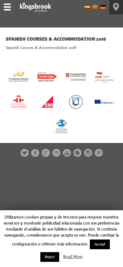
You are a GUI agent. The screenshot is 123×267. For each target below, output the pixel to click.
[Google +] (46, 153)
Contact (116, 7)
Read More (73, 256)
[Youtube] (67, 153)
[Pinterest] (99, 153)
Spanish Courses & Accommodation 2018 (41, 47)
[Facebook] (35, 153)
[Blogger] (77, 153)
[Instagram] (88, 153)
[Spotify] (56, 153)
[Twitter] (24, 153)
